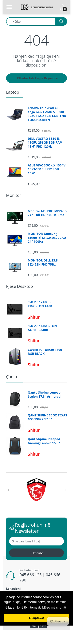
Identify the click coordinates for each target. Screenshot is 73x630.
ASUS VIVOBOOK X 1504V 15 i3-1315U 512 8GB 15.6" (46, 169)
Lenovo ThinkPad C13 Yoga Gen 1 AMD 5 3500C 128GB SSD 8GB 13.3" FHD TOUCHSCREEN (47, 114)
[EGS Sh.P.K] (36, 7)
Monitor (13, 195)
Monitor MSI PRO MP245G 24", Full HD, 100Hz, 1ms (47, 213)
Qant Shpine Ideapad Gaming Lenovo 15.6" (44, 441)
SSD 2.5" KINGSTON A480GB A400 (42, 328)
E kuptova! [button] (36, 617)
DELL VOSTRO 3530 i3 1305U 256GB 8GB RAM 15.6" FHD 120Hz (45, 142)
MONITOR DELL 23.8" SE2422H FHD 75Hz (43, 262)
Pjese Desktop (19, 286)
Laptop (12, 92)
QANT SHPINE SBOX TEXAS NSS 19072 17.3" (47, 417)
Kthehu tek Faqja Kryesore (37, 78)
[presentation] (8, 490)
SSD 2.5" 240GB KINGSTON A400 (40, 304)
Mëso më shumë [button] (54, 607)
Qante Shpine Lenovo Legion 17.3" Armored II (45, 394)
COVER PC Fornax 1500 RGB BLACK (45, 352)
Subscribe (36, 553)
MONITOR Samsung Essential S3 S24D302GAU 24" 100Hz (47, 238)
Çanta (11, 376)
